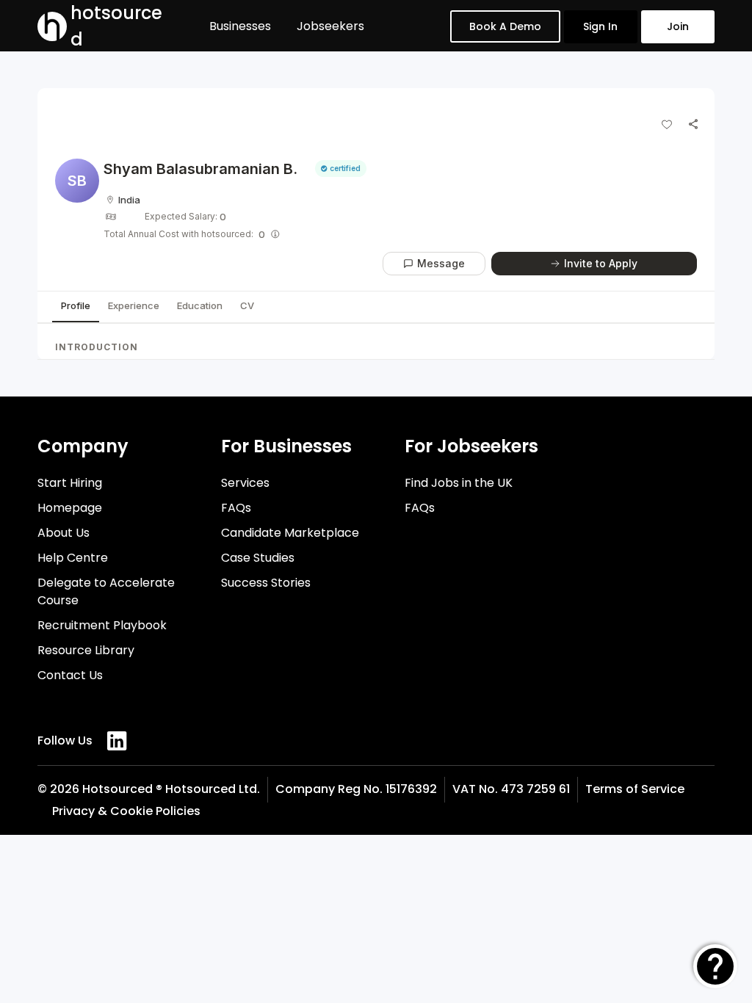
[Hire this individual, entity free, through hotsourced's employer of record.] (275, 234)
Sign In (600, 26)
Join (678, 26)
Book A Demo (505, 26)
